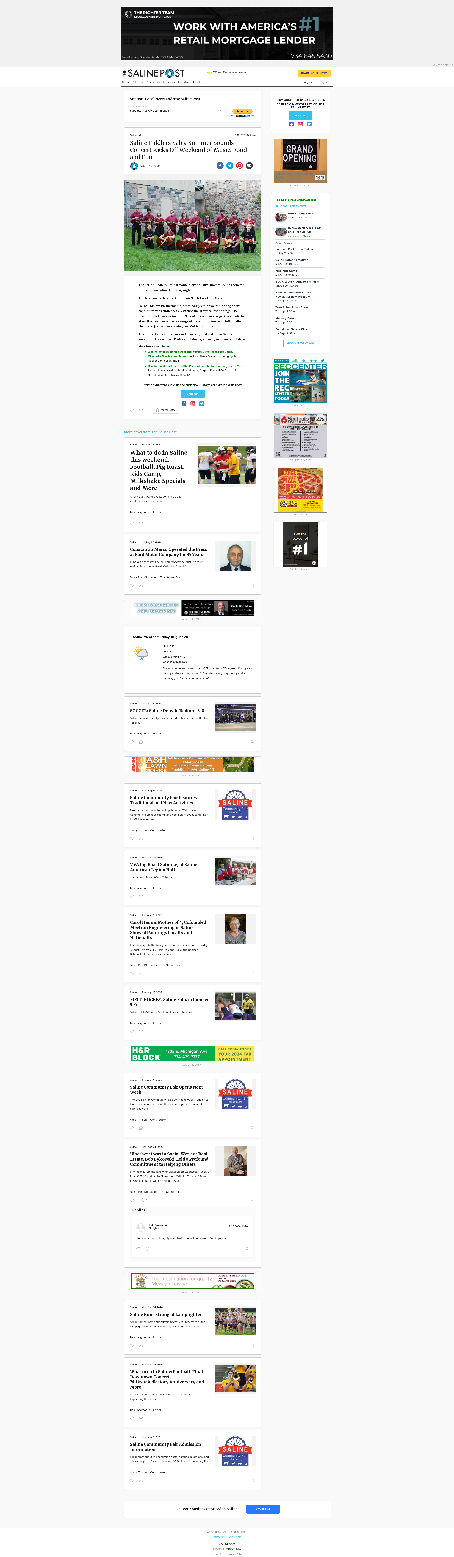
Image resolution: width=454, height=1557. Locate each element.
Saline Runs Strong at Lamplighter (166, 1314)
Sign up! (193, 393)
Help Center (234, 1537)
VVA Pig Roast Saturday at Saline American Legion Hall (163, 867)
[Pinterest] (239, 165)
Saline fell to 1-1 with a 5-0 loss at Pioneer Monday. (161, 1012)
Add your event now (300, 343)
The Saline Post (170, 577)
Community (153, 82)
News (125, 82)
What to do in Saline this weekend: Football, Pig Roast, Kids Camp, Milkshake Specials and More (158, 470)
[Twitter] (229, 165)
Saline (133, 444)
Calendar (137, 82)
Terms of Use (219, 1554)
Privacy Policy (235, 1554)
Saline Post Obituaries (144, 577)
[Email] (249, 165)
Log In (323, 82)
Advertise (184, 82)
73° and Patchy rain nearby (229, 72)
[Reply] (141, 410)
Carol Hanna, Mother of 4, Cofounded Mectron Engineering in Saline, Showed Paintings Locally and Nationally (168, 930)
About (196, 82)
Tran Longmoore (140, 512)
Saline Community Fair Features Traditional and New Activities (163, 800)
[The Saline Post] (153, 72)
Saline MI (136, 135)
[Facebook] (220, 165)
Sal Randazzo (158, 1225)
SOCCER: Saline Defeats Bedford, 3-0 (167, 710)
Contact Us (218, 1537)
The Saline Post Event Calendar (295, 200)
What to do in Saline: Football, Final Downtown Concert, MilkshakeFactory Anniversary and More (167, 1379)
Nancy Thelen (139, 830)
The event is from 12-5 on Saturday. (152, 877)
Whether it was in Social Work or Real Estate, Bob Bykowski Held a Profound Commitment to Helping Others (169, 1159)
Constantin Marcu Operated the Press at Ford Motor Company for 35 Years (168, 552)
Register (308, 82)
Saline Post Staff (150, 166)
